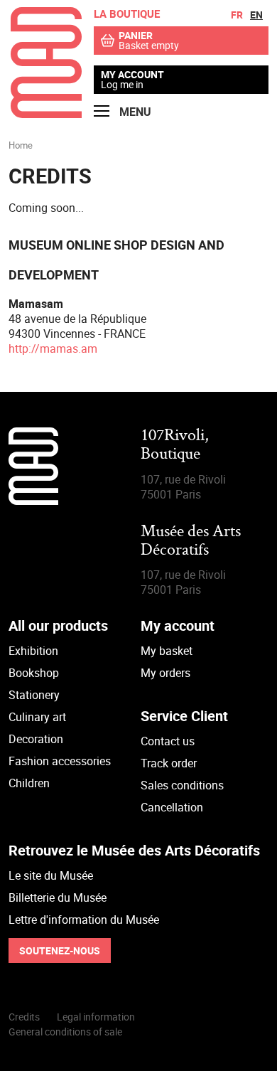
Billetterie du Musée (58, 897)
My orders (165, 673)
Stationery (34, 695)
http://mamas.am (53, 348)
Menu (133, 111)
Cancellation (172, 807)
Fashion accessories (60, 761)
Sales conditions (182, 785)
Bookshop (34, 673)
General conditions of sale (65, 1031)
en (256, 14)
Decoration (36, 739)
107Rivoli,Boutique (175, 445)
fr (237, 14)
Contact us (168, 741)
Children (29, 783)
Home (21, 145)
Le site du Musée (51, 875)
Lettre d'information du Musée (84, 919)
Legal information (96, 1016)
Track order (169, 763)
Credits (24, 1016)
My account (132, 75)
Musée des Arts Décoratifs (191, 541)
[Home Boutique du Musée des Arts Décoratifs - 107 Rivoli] (46, 114)
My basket (166, 651)
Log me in (122, 84)
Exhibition (33, 651)
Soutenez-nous (59, 950)
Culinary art (37, 717)
